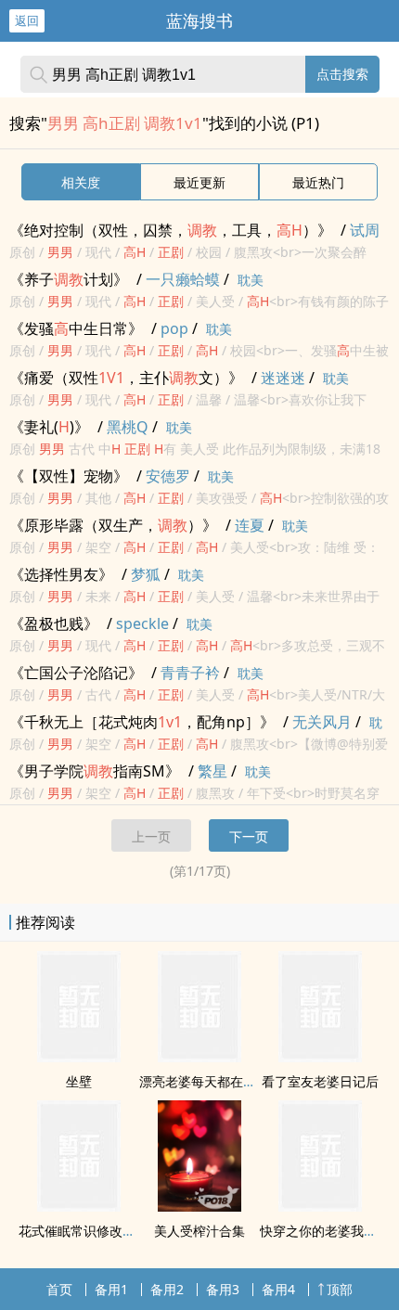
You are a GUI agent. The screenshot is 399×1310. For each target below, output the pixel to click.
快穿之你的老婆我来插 (325, 1230)
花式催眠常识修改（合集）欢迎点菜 (122, 1230)
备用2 (167, 1289)
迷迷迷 (283, 377)
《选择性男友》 (61, 574)
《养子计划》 (68, 279)
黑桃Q (127, 427)
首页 (59, 1289)
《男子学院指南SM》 (94, 771)
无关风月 (322, 722)
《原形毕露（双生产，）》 (113, 525)
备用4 (278, 1289)
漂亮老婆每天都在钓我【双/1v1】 (236, 1081)
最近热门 (318, 182)
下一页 (248, 836)
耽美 (251, 280)
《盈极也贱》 (53, 623)
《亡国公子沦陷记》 (76, 672)
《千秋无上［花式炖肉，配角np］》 (142, 722)
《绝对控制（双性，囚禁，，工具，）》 (170, 230)
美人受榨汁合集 (199, 1230)
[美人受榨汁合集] (199, 1206)
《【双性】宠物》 (68, 476)
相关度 (80, 182)
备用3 (222, 1289)
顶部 (340, 1289)
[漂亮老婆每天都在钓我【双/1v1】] (199, 1057)
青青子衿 (190, 672)
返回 (27, 20)
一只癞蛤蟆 (183, 279)
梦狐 (146, 574)
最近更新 (199, 182)
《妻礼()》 (49, 427)
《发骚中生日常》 (76, 328)
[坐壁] (79, 1057)
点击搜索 (342, 74)
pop (174, 328)
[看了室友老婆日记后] (320, 1057)
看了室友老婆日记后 (320, 1081)
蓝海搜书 (199, 20)
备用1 (111, 1289)
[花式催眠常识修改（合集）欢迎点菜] (79, 1206)
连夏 (249, 525)
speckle (142, 623)
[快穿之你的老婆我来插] (320, 1206)
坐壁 (79, 1081)
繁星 (212, 771)
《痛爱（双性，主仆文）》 (126, 377)
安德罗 (168, 476)
